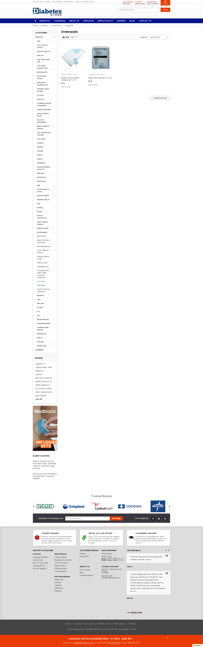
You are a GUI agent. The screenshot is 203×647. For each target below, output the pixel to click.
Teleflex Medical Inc (42, 385)
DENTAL (39, 338)
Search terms (89, 624)
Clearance (59, 21)
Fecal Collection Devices (43, 251)
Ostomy (40, 307)
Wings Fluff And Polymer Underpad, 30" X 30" (70, 79)
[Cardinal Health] (101, 506)
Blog (132, 21)
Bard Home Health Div (43, 378)
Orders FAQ (84, 556)
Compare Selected (160, 98)
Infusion (40, 295)
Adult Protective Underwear (43, 241)
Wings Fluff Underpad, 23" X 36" (100, 78)
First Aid (40, 55)
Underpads (69, 25)
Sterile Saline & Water (43, 115)
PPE (38, 315)
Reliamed (58, 591)
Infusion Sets (42, 72)
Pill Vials (40, 95)
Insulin (40, 155)
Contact (83, 553)
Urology (40, 99)
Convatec (38, 374)
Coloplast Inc (40, 364)
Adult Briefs (41, 236)
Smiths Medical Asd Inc (44, 392)
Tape (38, 299)
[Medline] (158, 506)
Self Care (40, 342)
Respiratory (41, 334)
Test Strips (41, 139)
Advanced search (103, 624)
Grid (67, 37)
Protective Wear (61, 568)
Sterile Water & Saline (43, 190)
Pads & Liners (42, 263)
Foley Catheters (60, 571)
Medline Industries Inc (43, 381)
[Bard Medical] (45, 506)
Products (45, 21)
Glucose (140, 2)
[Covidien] (129, 506)
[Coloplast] (73, 506)
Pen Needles (41, 163)
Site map (78, 624)
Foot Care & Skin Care (43, 61)
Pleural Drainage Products (43, 168)
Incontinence (56, 25)
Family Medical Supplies (42, 223)
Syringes (40, 143)
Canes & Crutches (61, 563)
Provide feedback (86, 575)
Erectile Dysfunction (42, 217)
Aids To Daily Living (40, 563)
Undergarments (43, 266)
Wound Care (41, 346)
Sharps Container (44, 109)
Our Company (85, 570)
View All (38, 399)
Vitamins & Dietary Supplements (44, 104)
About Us (74, 21)
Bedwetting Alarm (44, 246)
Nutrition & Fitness (41, 77)
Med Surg (40, 303)
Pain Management (44, 323)
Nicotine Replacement (42, 121)
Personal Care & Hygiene (43, 90)
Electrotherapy (43, 195)
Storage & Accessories (63, 560)
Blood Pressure (43, 319)
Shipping (121, 21)
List (75, 37)
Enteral (40, 207)
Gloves (39, 211)
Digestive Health (43, 51)
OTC (38, 311)
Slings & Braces (60, 565)
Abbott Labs (59, 579)
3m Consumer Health (43, 388)
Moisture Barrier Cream (43, 257)
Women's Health (43, 199)
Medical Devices (43, 228)
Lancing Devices (39, 565)
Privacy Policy (105, 21)
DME (38, 185)
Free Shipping (128, 2)
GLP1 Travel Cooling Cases (42, 67)
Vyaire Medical (40, 395)
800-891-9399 (152, 2)
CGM (38, 41)
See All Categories (40, 568)
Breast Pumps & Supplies (43, 127)
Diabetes (40, 147)
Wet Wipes (41, 285)
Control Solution (61, 557)
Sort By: (144, 37)
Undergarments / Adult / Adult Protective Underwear (43, 274)
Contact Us (145, 21)
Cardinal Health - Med (43, 367)
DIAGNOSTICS (41, 177)
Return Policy (106, 556)
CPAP (38, 203)
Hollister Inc (39, 371)
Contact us (132, 624)
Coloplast (58, 585)
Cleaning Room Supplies (43, 329)
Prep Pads (40, 173)
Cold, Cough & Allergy (42, 46)
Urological (41, 181)
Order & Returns (119, 624)
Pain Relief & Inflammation (42, 84)
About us (69, 624)
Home (35, 25)
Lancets (40, 159)
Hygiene (40, 151)
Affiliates (88, 21)
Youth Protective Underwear (43, 290)
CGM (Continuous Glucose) (44, 134)
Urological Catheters (40, 557)
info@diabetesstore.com (83, 643)
